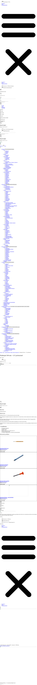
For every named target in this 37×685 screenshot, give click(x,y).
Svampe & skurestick (8, 336)
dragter (5, 315)
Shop (2, 4)
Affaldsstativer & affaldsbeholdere (10, 349)
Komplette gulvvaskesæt (8, 338)
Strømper (6, 322)
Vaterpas (6, 233)
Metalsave (6, 211)
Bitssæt (6, 282)
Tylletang (6, 192)
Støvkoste (6, 339)
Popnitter (6, 273)
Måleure (6, 299)
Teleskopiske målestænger (9, 237)
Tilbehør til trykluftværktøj (9, 328)
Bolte (6, 275)
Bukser (6, 319)
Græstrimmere (7, 248)
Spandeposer (7, 347)
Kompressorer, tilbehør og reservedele (10, 344)
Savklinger (6, 289)
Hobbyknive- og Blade (8, 214)
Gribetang (6, 254)
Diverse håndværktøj (7, 216)
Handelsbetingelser (4, 83)
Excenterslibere (7, 157)
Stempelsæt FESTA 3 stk (4, 448)
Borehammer (7, 165)
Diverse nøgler (7, 207)
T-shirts (6, 320)
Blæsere (6, 182)
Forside (1, 352)
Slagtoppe (6, 228)
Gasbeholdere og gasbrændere (9, 251)
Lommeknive (7, 215)
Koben (6, 219)
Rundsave (6, 151)
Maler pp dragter (7, 317)
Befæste (5, 154)
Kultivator (6, 253)
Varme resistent (7, 311)
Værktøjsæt (5, 185)
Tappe (6, 301)
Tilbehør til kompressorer (9, 330)
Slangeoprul (7, 298)
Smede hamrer (7, 240)
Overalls (6, 321)
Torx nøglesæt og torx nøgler (9, 206)
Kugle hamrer (7, 242)
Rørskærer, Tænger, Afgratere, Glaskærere (11, 162)
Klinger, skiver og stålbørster (8, 285)
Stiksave (6, 153)
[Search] (1, 135)
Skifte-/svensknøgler (8, 204)
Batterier (6, 169)
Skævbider (6, 200)
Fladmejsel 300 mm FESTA (4, 481)
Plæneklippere (7, 252)
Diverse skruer (7, 278)
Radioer (6, 178)
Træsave (6, 212)
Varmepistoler (7, 177)
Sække (6, 346)
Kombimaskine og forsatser (9, 249)
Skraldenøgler (7, 226)
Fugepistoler (7, 221)
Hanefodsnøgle (7, 227)
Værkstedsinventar (8, 295)
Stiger (6, 297)
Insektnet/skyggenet (8, 259)
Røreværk (6, 173)
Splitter (6, 279)
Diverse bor (7, 269)
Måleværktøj (5, 229)
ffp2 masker (7, 325)
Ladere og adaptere (8, 171)
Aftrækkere (5, 304)
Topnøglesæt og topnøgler (9, 202)
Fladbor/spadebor (7, 271)
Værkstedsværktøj (7, 352)
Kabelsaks (6, 245)
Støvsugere (7, 345)
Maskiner (5, 342)
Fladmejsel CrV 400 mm (4, 464)
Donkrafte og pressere (7, 303)
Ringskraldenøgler (8, 208)
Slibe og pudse (6, 156)
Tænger (5, 190)
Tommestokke (7, 230)
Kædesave (6, 152)
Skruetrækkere (7, 187)
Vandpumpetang (7, 194)
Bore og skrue (6, 163)
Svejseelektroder (7, 332)
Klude (6, 335)
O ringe (6, 274)
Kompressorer (6, 329)
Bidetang (6, 197)
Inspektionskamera (8, 179)
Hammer (5, 239)
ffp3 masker (7, 326)
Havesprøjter (7, 255)
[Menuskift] (0, 147)
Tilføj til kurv (2, 364)
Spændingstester (7, 231)
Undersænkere (7, 267)
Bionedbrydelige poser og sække (10, 348)
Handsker (5, 307)
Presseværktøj (7, 181)
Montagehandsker (8, 308)
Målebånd (6, 232)
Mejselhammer (7, 166)
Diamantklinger (7, 286)
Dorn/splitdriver (7, 217)
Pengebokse (7, 223)
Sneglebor (6, 270)
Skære (4, 160)
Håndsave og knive (6, 209)
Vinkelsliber (7, 158)
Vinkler (6, 235)
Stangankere (7, 258)
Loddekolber (7, 180)
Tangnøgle (6, 195)
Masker (5, 324)
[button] (18, 43)
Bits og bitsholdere (6, 280)
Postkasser (5, 261)
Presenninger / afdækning (7, 260)
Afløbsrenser (7, 174)
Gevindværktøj (6, 300)
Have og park (5, 247)
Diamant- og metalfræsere (9, 294)
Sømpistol (6, 155)
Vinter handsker (7, 309)
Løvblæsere (7, 250)
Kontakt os (3, 3)
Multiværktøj (7, 161)
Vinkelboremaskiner (8, 167)
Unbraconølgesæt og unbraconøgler (10, 203)
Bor (4, 263)
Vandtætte (6, 310)
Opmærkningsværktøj (8, 236)
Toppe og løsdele (6, 224)
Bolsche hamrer (7, 243)
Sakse (4, 244)
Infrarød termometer (8, 234)
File (5, 218)
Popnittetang (7, 196)
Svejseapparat (6, 331)
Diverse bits (7, 284)
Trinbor (6, 266)
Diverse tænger (7, 199)
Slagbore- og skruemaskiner (9, 164)
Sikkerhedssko (6, 323)
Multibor (6, 264)
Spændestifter (7, 277)
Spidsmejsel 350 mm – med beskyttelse (6, 497)
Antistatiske (7, 314)
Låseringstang (7, 198)
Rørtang (6, 193)
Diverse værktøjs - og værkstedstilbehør (9, 302)
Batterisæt (6, 170)
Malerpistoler (7, 183)
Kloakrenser (7, 175)
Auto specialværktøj (6, 238)
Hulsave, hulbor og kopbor (9, 265)
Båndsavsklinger (7, 291)
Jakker (6, 318)
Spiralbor (6, 268)
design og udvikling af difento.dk (4, 645)
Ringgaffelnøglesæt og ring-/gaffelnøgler (11, 205)
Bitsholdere (7, 283)
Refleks (6, 312)
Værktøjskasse (7, 186)
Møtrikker (6, 276)
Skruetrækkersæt (7, 188)
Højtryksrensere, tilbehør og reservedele (11, 343)
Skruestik (6, 296)
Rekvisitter (5, 334)
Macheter (6, 257)
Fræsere (5, 292)
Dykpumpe (7, 176)
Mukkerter (6, 241)
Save (4, 150)
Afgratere (6, 220)
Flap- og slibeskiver (8, 287)
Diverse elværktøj (6, 172)
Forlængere (7, 225)
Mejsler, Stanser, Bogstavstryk (14, 352)
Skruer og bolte (6, 272)
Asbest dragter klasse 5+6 (9, 316)
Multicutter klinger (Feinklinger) (10, 288)
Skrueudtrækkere (7, 189)
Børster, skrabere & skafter (9, 340)
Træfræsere (7, 293)
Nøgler (5, 201)
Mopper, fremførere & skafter (9, 337)
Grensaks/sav (7, 256)
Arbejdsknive (7, 210)
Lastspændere (6, 305)
